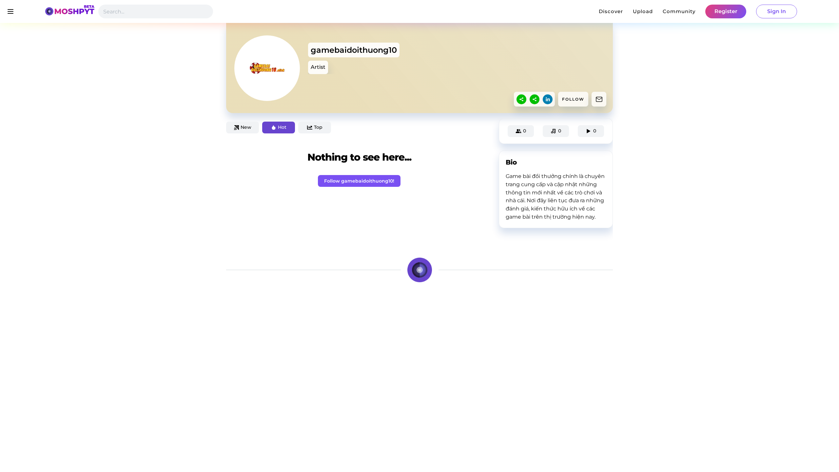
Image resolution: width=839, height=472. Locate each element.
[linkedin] (548, 99)
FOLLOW (573, 99)
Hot (282, 127)
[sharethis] (521, 99)
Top (318, 127)
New (246, 127)
